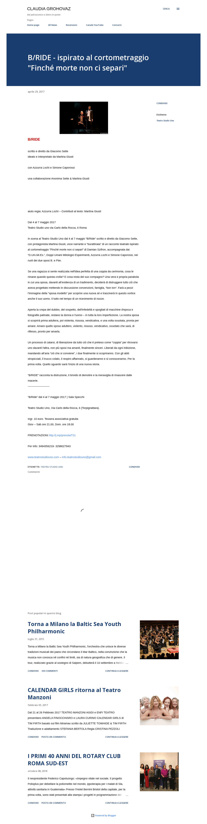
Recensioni (71, 25)
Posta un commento (54, 736)
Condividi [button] (162, 103)
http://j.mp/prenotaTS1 (62, 435)
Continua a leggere (116, 670)
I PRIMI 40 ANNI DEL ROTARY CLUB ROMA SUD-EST (74, 759)
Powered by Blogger (105, 815)
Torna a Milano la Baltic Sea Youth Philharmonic (74, 627)
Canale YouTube (94, 25)
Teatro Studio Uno (165, 120)
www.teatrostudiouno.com (43, 457)
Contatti (117, 25)
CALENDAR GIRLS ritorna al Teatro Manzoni (74, 693)
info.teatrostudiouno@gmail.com (81, 457)
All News (52, 25)
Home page (33, 25)
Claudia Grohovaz (49, 8)
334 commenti (50, 670)
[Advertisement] (79, 574)
